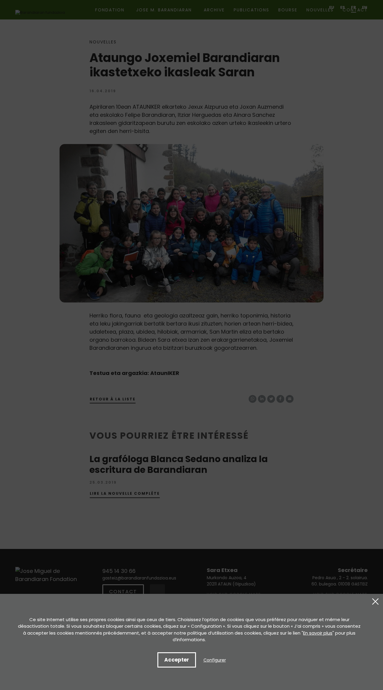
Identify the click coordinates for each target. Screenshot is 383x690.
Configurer (214, 660)
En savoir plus (317, 633)
